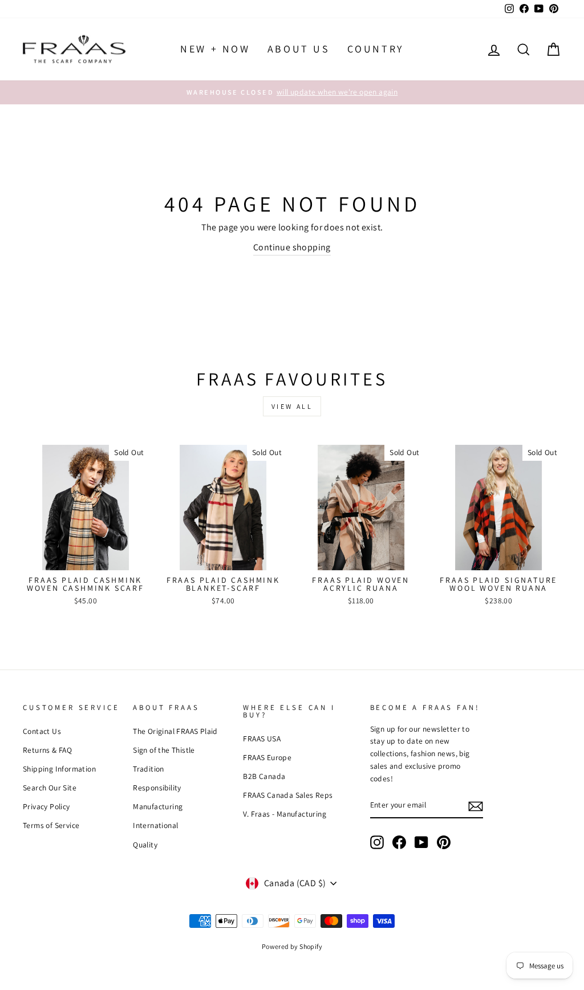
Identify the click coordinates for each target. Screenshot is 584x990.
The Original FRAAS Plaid (175, 731)
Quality (145, 844)
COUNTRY (375, 48)
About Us (298, 48)
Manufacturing (157, 806)
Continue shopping (292, 247)
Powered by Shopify (292, 946)
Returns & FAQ (47, 750)
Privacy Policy (46, 806)
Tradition (148, 769)
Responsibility (157, 787)
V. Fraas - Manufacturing (284, 814)
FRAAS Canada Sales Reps (287, 795)
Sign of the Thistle (164, 750)
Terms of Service (51, 825)
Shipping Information (59, 769)
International (155, 825)
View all (292, 406)
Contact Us (42, 731)
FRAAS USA (262, 738)
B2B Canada (264, 776)
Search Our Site (49, 787)
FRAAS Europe (267, 757)
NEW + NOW (215, 48)
